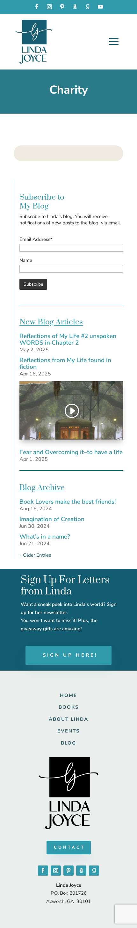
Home (68, 695)
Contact (69, 847)
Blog (68, 743)
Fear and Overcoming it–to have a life (71, 452)
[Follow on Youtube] (100, 7)
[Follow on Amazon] (75, 7)
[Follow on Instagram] (49, 7)
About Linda (68, 719)
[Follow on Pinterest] (62, 7)
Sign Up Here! (70, 655)
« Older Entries (35, 555)
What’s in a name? (44, 537)
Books (69, 707)
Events (68, 731)
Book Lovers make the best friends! (67, 502)
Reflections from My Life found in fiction (65, 363)
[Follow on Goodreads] (88, 7)
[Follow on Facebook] (37, 7)
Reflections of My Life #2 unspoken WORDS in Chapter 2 (67, 339)
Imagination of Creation (51, 519)
